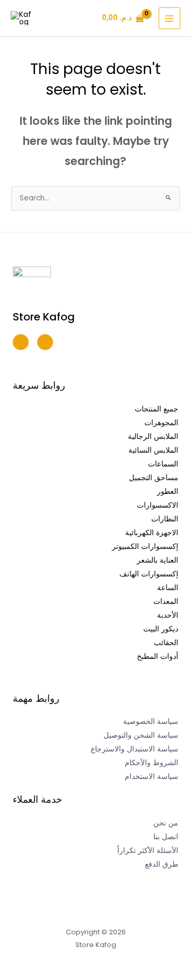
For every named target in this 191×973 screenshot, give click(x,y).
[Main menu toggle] (169, 18)
